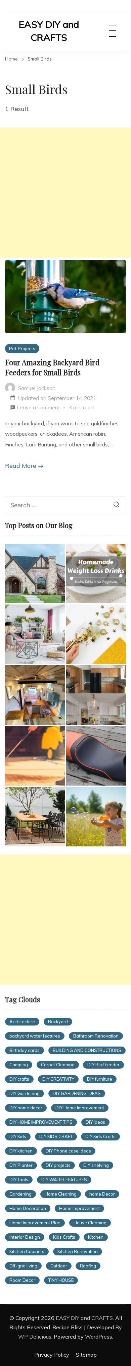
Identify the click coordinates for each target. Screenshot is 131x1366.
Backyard (58, 1021)
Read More (20, 465)
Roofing (88, 1265)
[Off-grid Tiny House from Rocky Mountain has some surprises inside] (35, 695)
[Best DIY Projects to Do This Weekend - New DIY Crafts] (96, 695)
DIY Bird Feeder (103, 1064)
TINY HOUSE (61, 1280)
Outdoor (58, 1265)
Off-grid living (23, 1265)
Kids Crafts (64, 1237)
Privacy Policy (51, 1354)
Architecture (22, 1021)
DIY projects (58, 1165)
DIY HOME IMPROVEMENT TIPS (41, 1122)
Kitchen (95, 1237)
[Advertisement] (65, 192)
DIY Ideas (95, 1122)
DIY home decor (25, 1107)
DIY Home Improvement (79, 1107)
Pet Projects (22, 348)
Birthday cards (24, 1050)
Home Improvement (79, 1208)
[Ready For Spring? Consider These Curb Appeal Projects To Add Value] (35, 634)
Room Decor (22, 1280)
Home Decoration (27, 1208)
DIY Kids (17, 1136)
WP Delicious (34, 1336)
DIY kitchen (21, 1150)
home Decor (102, 1194)
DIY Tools (18, 1179)
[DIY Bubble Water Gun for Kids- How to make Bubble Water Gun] (96, 816)
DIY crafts (19, 1079)
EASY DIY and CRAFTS (49, 30)
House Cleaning (90, 1222)
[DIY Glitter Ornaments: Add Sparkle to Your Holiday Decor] (96, 634)
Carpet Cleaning (58, 1064)
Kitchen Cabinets (26, 1251)
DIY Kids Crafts (100, 1136)
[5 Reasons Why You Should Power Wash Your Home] (35, 756)
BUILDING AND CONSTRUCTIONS (87, 1050)
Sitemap (86, 1354)
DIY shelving (96, 1165)
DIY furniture (99, 1079)
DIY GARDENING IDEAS (77, 1093)
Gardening (20, 1194)
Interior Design (24, 1237)
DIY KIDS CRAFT (56, 1136)
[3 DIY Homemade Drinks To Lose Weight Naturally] (96, 573)
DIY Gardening (24, 1093)
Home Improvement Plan (34, 1222)
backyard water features (34, 1036)
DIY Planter (21, 1165)
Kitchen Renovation (77, 1251)
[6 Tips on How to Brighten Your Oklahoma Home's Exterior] (35, 573)
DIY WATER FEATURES (64, 1179)
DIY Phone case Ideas (68, 1150)
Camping (18, 1064)
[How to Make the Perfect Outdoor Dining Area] (35, 816)
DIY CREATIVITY (58, 1079)
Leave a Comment (38, 408)
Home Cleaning (61, 1194)
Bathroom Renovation (96, 1036)
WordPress (98, 1336)
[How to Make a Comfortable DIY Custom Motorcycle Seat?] (96, 756)
